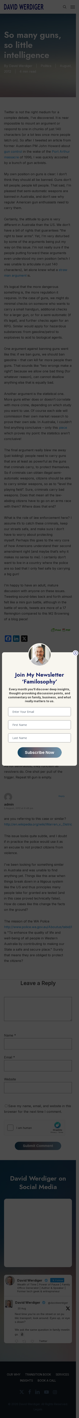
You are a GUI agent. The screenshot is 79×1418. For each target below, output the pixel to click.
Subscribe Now (39, 752)
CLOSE (75, 653)
